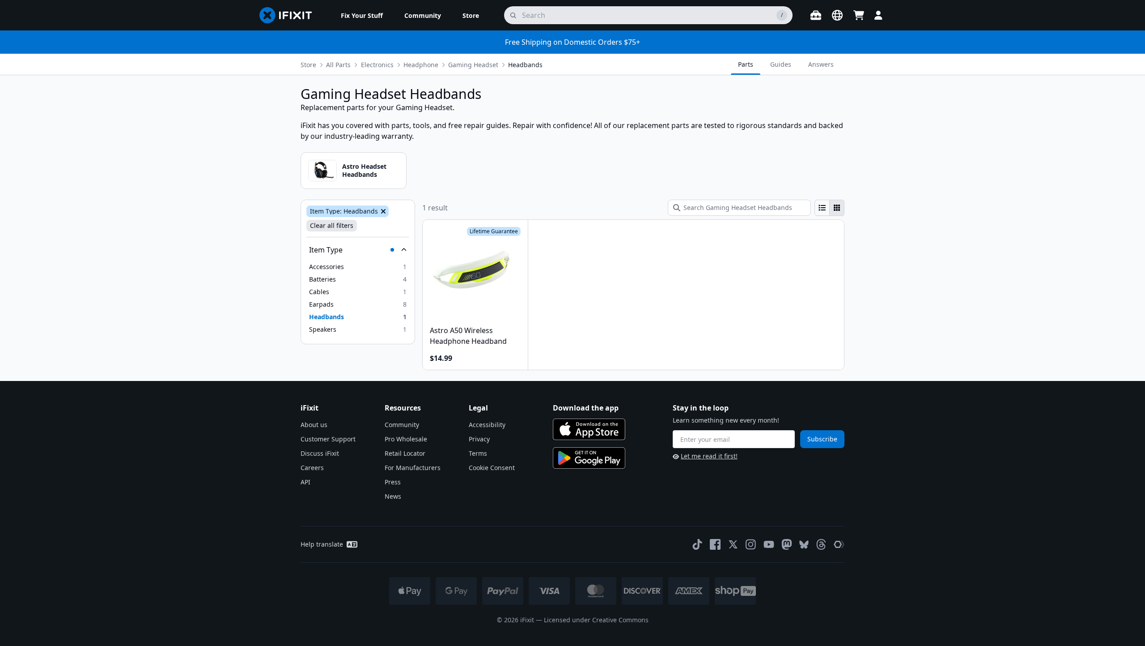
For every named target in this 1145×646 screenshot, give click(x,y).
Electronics (377, 64)
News (393, 496)
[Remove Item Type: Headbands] (382, 211)
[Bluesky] (804, 544)
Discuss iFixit (320, 453)
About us (314, 424)
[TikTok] (697, 544)
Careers (312, 467)
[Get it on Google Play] (589, 458)
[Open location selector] (837, 15)
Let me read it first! (709, 456)
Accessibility (487, 424)
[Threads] (821, 544)
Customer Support (328, 439)
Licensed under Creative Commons (596, 620)
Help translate (322, 544)
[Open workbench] (816, 15)
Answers (821, 64)
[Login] (878, 15)
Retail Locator (405, 453)
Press (393, 482)
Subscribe (822, 439)
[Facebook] (715, 544)
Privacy (479, 439)
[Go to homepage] (289, 15)
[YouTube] (768, 544)
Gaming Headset (473, 64)
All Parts (338, 64)
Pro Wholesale (406, 439)
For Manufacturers (413, 467)
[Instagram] (751, 544)
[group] (829, 208)
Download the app (586, 408)
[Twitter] (733, 544)
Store (308, 64)
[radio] (822, 208)
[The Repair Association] (839, 544)
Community (402, 424)
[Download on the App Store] (589, 429)
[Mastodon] (786, 544)
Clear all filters (331, 225)
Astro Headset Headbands (364, 170)
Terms (478, 453)
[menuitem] (362, 15)
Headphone (420, 64)
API (305, 482)
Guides (780, 64)
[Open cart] (859, 15)
